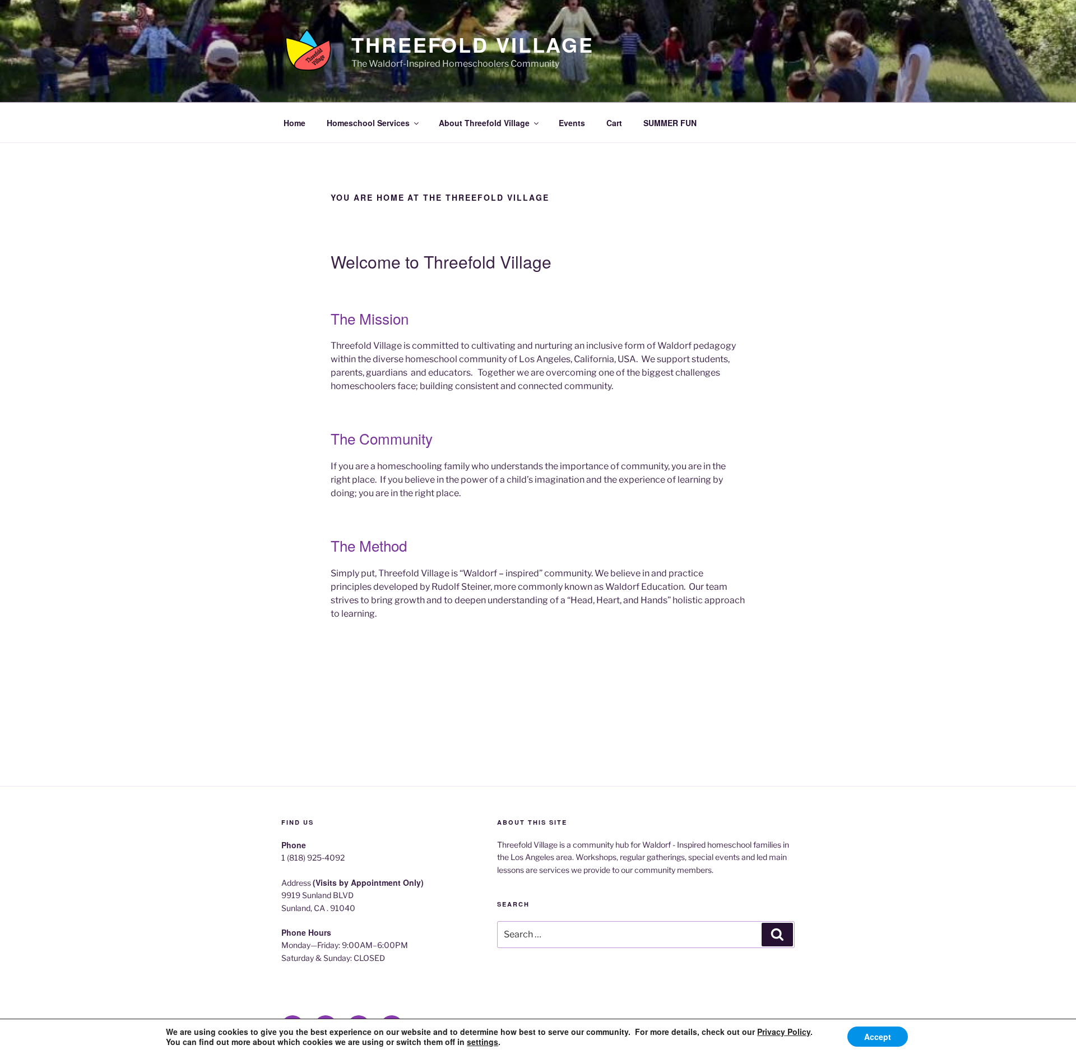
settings (482, 1042)
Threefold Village (472, 44)
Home (294, 122)
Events (572, 122)
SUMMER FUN (670, 122)
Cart (614, 122)
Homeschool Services (368, 122)
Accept (877, 1036)
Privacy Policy (783, 1031)
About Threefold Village (484, 122)
